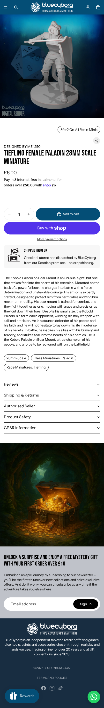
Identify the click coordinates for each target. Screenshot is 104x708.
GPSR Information (20, 427)
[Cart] (98, 7)
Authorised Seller (19, 406)
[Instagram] (52, 688)
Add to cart (71, 214)
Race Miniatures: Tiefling (26, 367)
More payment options (52, 239)
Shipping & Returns (21, 395)
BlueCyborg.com (57, 668)
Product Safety (17, 416)
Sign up (85, 604)
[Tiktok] (60, 688)
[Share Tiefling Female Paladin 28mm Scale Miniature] (96, 140)
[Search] (16, 7)
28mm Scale (16, 358)
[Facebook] (43, 688)
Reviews (11, 384)
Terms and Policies (52, 678)
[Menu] (5, 7)
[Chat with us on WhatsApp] (94, 697)
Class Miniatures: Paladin (53, 358)
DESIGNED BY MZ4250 (22, 146)
